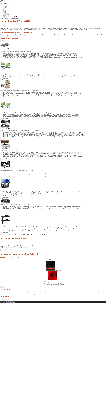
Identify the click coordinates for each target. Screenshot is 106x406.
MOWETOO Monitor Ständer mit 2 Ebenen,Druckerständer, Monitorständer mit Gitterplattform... (18, 189)
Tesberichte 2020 (3, 18)
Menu (2, 1)
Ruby (1, 302)
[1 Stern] (0, 257)
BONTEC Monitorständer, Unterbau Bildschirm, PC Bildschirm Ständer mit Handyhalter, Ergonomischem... (20, 130)
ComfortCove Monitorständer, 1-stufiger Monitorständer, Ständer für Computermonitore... (17, 150)
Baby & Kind (5, 7)
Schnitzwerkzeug (58, 270)
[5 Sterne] (4, 257)
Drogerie (4, 9)
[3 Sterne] (2, 257)
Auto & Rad (5, 6)
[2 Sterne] (1, 257)
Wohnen (4, 15)
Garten (4, 11)
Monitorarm (2, 286)
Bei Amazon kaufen (4, 59)
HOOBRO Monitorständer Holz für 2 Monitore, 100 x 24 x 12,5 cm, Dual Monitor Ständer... (17, 170)
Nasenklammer (58, 282)
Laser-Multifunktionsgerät (60, 283)
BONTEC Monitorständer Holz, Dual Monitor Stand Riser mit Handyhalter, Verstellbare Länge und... (19, 71)
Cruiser (58, 279)
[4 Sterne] (3, 257)
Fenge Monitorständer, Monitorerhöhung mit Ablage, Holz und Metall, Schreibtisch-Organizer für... (19, 90)
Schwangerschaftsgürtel (59, 284)
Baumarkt (5, 8)
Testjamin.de (3, 298)
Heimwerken (5, 13)
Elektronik (5, 10)
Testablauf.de (3, 299)
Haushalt (4, 12)
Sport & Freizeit (6, 14)
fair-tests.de (15, 249)
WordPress (12, 302)
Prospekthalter (3, 287)
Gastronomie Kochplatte (59, 281)
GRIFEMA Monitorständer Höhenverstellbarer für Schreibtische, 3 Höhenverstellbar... (16, 51)
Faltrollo (56, 280)
